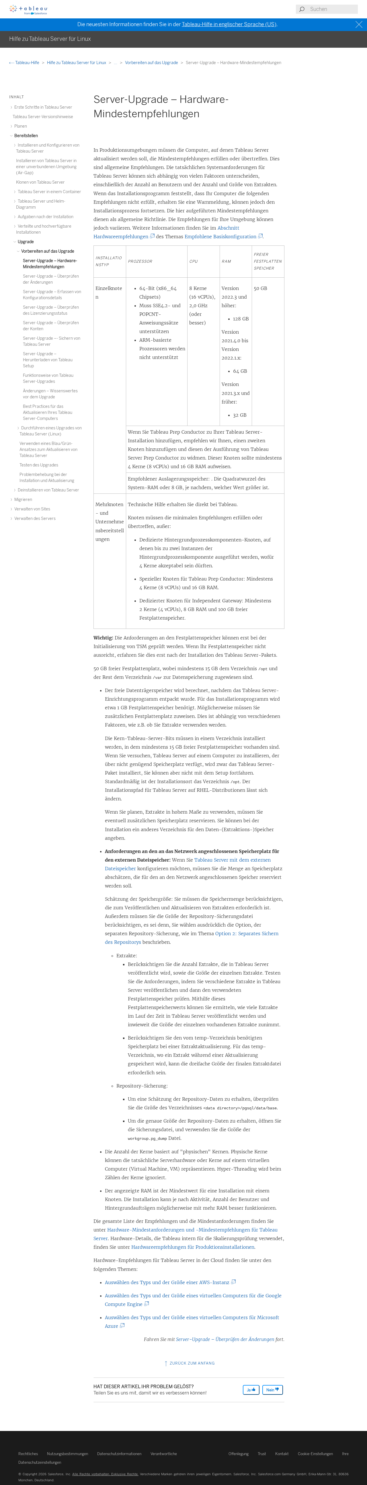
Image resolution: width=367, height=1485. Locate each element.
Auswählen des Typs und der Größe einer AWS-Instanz (169, 1282)
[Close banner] (360, 24)
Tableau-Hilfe (27, 62)
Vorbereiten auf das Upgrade (152, 62)
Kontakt (282, 1454)
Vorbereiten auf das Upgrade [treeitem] (47, 251)
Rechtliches (28, 1454)
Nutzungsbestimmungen (67, 1454)
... (116, 62)
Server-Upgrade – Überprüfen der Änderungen (225, 1339)
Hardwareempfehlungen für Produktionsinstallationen (192, 1247)
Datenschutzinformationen (119, 1454)
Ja (249, 1390)
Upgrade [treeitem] (25, 241)
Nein (270, 1390)
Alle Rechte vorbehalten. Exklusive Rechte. (105, 1474)
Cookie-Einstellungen (315, 1454)
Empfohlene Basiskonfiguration (223, 236)
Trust (262, 1454)
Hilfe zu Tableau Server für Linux (77, 62)
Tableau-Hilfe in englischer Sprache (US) (229, 24)
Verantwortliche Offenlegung (200, 1454)
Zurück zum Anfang (192, 1363)
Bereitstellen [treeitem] (25, 135)
